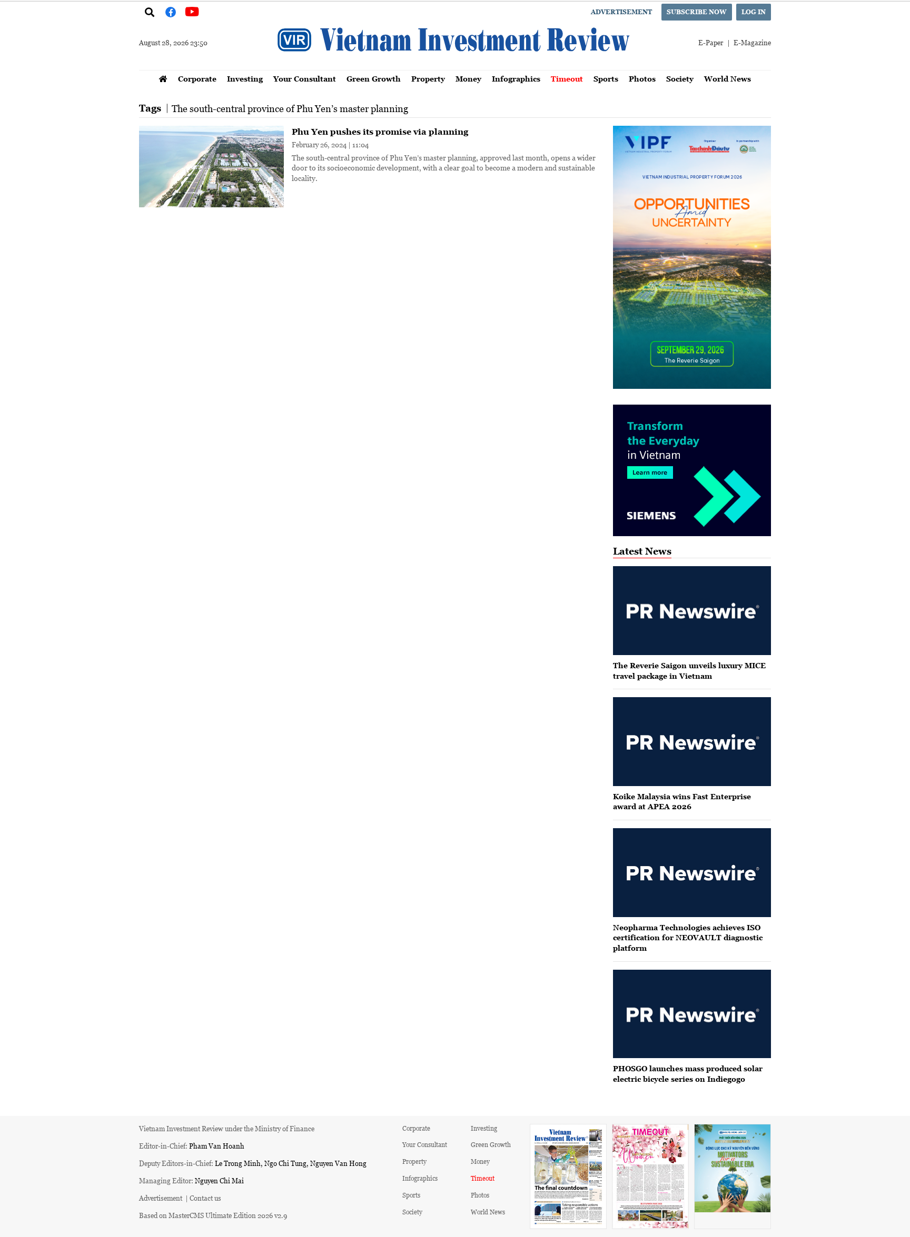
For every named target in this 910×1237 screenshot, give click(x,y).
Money (468, 78)
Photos (642, 78)
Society (680, 78)
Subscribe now (697, 12)
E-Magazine (752, 42)
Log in (753, 12)
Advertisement (621, 12)
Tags (150, 108)
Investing (245, 78)
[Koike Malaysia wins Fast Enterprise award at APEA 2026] (692, 741)
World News (727, 78)
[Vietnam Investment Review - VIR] (455, 67)
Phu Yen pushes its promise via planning (380, 131)
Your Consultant (304, 78)
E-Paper (710, 42)
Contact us (205, 1198)
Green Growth (374, 78)
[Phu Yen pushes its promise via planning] (211, 166)
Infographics (516, 78)
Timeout (567, 78)
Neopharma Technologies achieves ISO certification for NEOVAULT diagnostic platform (688, 937)
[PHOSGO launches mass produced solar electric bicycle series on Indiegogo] (692, 1014)
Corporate (197, 78)
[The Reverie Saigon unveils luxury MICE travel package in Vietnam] (692, 610)
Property (428, 78)
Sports (606, 78)
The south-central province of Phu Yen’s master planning (290, 108)
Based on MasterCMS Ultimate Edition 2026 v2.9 (213, 1215)
